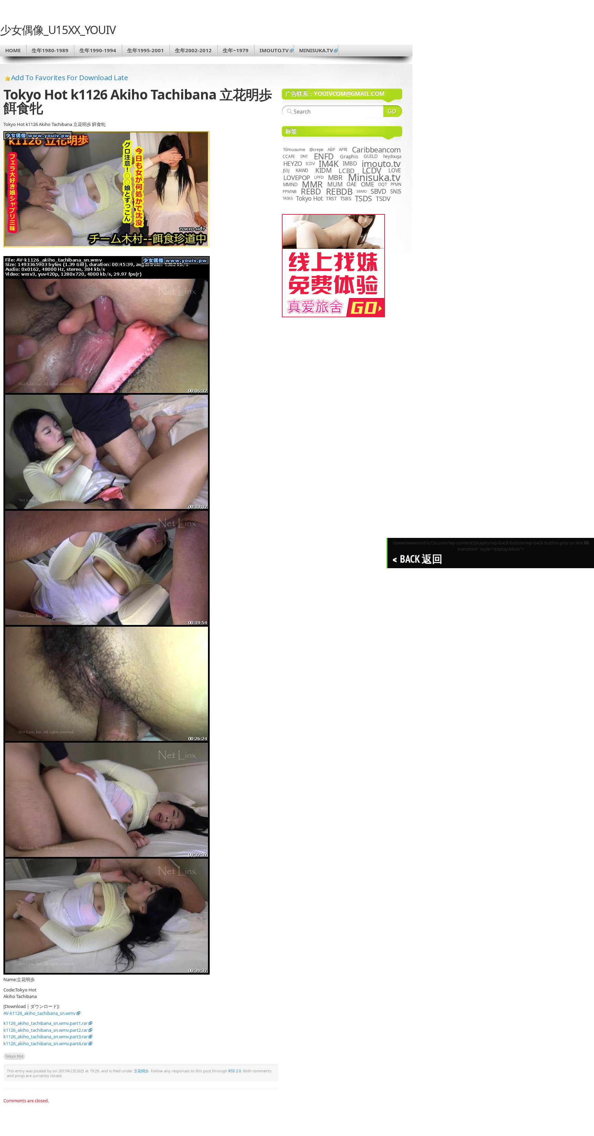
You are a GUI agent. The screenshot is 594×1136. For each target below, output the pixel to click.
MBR (335, 177)
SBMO (361, 191)
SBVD (378, 191)
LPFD (318, 177)
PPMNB (290, 191)
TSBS (345, 198)
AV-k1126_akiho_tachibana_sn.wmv (39, 1013)
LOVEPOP (296, 177)
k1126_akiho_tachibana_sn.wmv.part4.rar (45, 1043)
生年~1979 (236, 50)
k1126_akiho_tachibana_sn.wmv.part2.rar (45, 1030)
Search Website (392, 111)
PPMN (396, 184)
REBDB (339, 191)
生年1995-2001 (145, 50)
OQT (382, 184)
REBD (311, 191)
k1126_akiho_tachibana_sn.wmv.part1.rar (45, 1023)
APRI (343, 149)
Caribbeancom (376, 150)
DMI (304, 156)
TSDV (383, 198)
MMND (290, 184)
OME (367, 184)
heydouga (392, 156)
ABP (331, 149)
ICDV (310, 163)
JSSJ (286, 170)
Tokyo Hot (14, 1056)
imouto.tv (274, 50)
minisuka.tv (316, 50)
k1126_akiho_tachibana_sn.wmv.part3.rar (45, 1036)
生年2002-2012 (193, 50)
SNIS (395, 191)
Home (13, 50)
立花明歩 (141, 1070)
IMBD (350, 163)
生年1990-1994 (97, 50)
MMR (312, 184)
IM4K (328, 163)
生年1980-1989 (50, 50)
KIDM (323, 170)
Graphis (349, 156)
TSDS (363, 198)
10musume (294, 149)
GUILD (371, 156)
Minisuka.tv (374, 177)
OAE (351, 184)
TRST (331, 198)
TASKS (288, 198)
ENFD (324, 156)
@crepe (316, 149)
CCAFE (289, 156)
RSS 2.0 (234, 1070)
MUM (334, 184)
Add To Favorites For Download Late (69, 77)
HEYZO (292, 163)
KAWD (302, 170)
